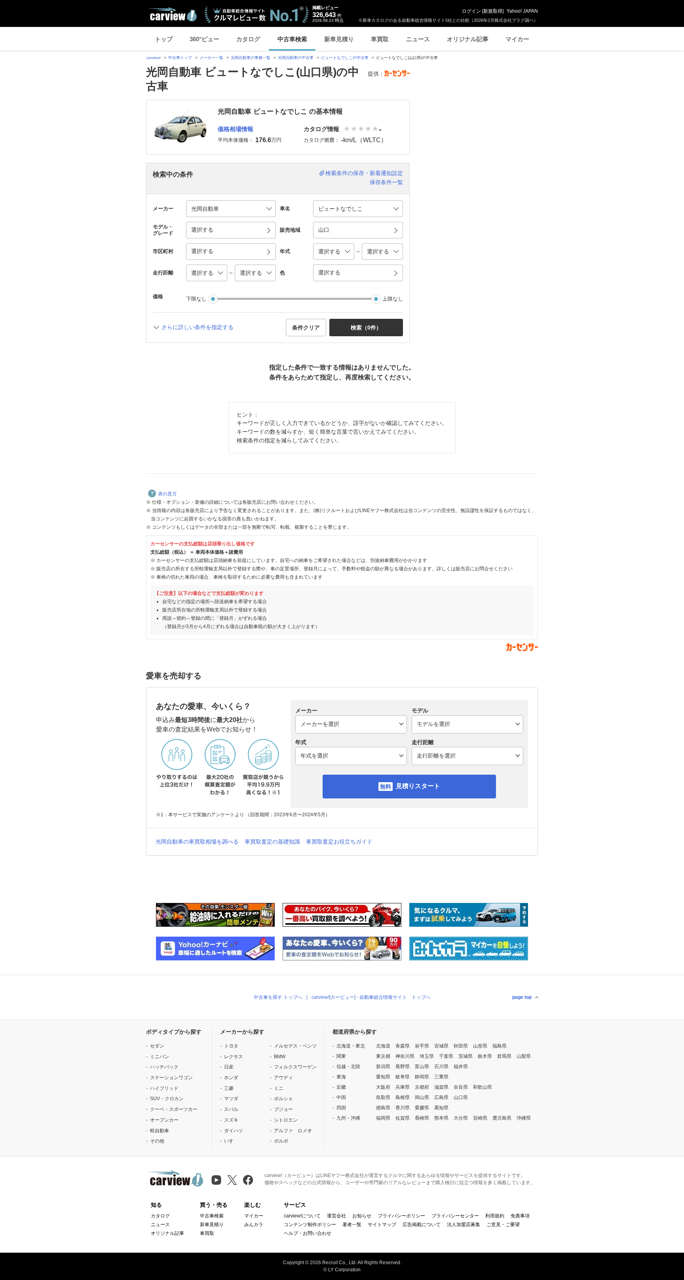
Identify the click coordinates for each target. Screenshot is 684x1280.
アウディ (283, 1077)
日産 (229, 1067)
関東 (341, 1056)
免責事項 (520, 1216)
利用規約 (494, 1216)
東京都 (383, 1056)
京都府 (422, 1087)
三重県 (441, 1077)
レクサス (233, 1056)
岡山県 (422, 1097)
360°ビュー (204, 39)
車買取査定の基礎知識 (272, 841)
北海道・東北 (350, 1046)
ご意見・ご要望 (503, 1224)
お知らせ (361, 1216)
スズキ (231, 1120)
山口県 (461, 1097)
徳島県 (383, 1107)
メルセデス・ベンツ (295, 1046)
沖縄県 (524, 1118)
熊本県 (441, 1118)
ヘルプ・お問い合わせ (307, 1233)
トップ (164, 39)
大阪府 (383, 1087)
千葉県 (446, 1056)
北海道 (383, 1046)
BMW (279, 1056)
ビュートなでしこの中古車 (345, 57)
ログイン (471, 11)
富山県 (422, 1066)
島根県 (402, 1097)
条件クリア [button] (306, 327)
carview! (153, 57)
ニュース (418, 39)
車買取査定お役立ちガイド (339, 841)
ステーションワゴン (171, 1077)
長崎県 (422, 1118)
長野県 (402, 1066)
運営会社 (336, 1216)
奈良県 (461, 1087)
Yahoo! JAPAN (522, 11)
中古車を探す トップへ (278, 997)
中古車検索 (292, 39)
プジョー (283, 1109)
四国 (341, 1107)
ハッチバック (164, 1067)
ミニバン (159, 1056)
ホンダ (231, 1077)
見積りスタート (418, 786)
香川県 (402, 1107)
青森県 (402, 1046)
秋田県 (461, 1046)
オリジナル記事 (467, 39)
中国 (341, 1097)
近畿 (341, 1087)
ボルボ (281, 1141)
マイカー (517, 39)
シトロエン (286, 1120)
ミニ (278, 1088)
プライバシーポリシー (401, 1216)
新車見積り (339, 39)
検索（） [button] (366, 327)
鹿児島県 (501, 1118)
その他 (157, 1141)
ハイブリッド (164, 1088)
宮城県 (441, 1046)
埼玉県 (427, 1056)
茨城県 (465, 1056)
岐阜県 (402, 1077)
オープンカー (164, 1120)
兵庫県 (402, 1087)
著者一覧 (351, 1224)
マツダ (231, 1098)
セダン (157, 1046)
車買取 (380, 39)
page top (522, 997)
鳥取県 (383, 1097)
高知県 (441, 1107)
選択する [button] (202, 230)
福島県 (499, 1046)
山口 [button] (323, 230)
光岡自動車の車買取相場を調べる (197, 841)
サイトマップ (382, 1224)
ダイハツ (233, 1130)
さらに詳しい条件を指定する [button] (198, 327)
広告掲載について (422, 1224)
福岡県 (383, 1118)
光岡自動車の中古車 (296, 57)
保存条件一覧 (386, 182)
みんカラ (253, 1224)
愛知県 (383, 1077)
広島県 (441, 1097)
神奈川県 (404, 1056)
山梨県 (524, 1056)
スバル (231, 1109)
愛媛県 (422, 1107)
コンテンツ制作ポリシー (310, 1224)
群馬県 (504, 1056)
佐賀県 (402, 1118)
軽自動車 (159, 1130)
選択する (329, 272)
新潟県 (383, 1066)
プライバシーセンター (455, 1216)
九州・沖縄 (348, 1118)
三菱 (229, 1088)
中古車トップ (180, 57)
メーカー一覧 (211, 57)
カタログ (248, 39)
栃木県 (485, 1056)
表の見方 (167, 494)
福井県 (461, 1066)
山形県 (480, 1046)
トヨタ (231, 1046)
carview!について (302, 1216)
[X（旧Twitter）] (232, 1180)
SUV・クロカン (167, 1098)
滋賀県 (441, 1087)
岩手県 (422, 1046)
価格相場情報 (235, 129)
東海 (341, 1077)
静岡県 (422, 1077)
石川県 (441, 1066)
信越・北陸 (348, 1066)
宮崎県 (480, 1118)
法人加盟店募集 (463, 1224)
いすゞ (231, 1141)
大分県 (461, 1118)
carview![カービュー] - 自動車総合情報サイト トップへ (371, 997)
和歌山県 (482, 1087)
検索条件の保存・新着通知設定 (364, 173)
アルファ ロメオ (293, 1130)
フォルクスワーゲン (295, 1067)
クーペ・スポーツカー (174, 1109)
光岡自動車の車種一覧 (250, 57)
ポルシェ (283, 1098)
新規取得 (492, 11)
